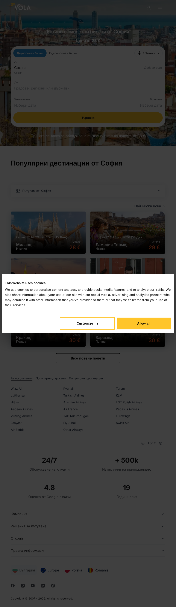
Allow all (143, 323)
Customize (85, 323)
